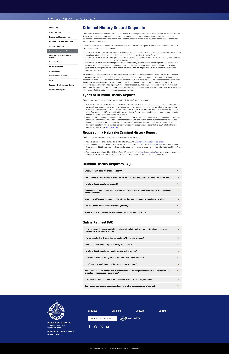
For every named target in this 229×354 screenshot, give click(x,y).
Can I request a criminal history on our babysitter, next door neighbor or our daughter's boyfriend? (127, 177)
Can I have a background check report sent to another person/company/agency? (120, 286)
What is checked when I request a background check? (108, 245)
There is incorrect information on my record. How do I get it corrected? (116, 212)
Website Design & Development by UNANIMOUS (124, 348)
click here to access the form (151, 144)
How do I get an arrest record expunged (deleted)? (107, 206)
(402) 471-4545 (53, 334)
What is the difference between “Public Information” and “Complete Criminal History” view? (125, 199)
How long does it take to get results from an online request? (111, 251)
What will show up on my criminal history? (103, 171)
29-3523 (99, 46)
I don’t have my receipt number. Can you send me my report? (111, 264)
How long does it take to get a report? (101, 184)
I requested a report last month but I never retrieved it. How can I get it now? (118, 280)
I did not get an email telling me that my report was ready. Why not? (114, 258)
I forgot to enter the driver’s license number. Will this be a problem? (114, 238)
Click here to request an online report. (149, 142)
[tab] (132, 171)
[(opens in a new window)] (90, 326)
